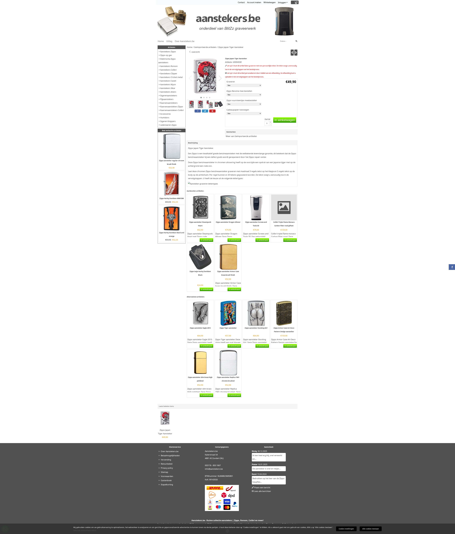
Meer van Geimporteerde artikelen (241, 136)
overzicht (195, 52)
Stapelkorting (167, 484)
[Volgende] (295, 53)
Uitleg (169, 41)
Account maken (254, 2)
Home (161, 41)
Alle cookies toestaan (370, 529)
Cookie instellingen (346, 529)
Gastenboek (166, 480)
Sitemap (164, 472)
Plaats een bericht (262, 487)
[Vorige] (292, 53)
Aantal (267, 119)
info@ (207, 469)
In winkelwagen (284, 120)
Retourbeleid (166, 464)
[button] (201, 97)
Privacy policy (167, 468)
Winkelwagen (270, 2)
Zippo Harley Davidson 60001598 (171, 198)
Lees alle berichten (262, 491)
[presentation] (190, 78)
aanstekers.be (216, 469)
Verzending (166, 459)
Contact (241, 2)
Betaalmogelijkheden (170, 455)
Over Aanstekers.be (184, 41)
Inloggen (282, 2)
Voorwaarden (167, 476)
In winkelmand (206, 240)
